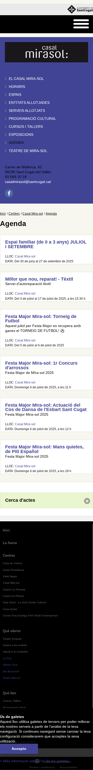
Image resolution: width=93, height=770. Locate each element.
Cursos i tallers (26, 127)
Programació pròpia (14, 707)
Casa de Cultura (12, 563)
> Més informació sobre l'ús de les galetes (34, 761)
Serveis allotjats (27, 111)
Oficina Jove (10, 664)
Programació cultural (32, 119)
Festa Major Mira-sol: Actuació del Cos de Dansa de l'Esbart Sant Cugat (46, 407)
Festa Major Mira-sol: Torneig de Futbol (40, 319)
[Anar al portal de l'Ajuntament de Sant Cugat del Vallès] (80, 9)
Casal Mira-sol (32, 213)
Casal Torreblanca (13, 569)
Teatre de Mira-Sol (28, 151)
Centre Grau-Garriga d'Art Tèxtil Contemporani (30, 615)
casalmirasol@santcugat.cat (28, 182)
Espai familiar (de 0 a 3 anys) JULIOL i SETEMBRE (46, 244)
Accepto (19, 749)
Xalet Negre (10, 576)
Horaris (17, 87)
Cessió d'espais (12, 638)
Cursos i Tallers (12, 700)
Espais (15, 95)
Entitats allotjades (29, 103)
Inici (3, 213)
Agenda (16, 143)
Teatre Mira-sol (11, 677)
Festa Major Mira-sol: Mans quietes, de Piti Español (44, 449)
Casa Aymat (10, 609)
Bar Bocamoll (11, 671)
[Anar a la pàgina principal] (17, 24)
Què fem (9, 693)
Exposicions (21, 135)
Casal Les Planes (13, 596)
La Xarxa (10, 543)
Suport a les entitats (15, 645)
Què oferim (12, 631)
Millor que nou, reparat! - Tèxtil (39, 279)
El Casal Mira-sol (26, 79)
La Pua (7, 658)
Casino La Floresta (14, 589)
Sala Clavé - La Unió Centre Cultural (24, 602)
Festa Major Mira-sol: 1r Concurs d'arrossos (41, 365)
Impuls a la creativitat (15, 651)
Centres (14, 213)
